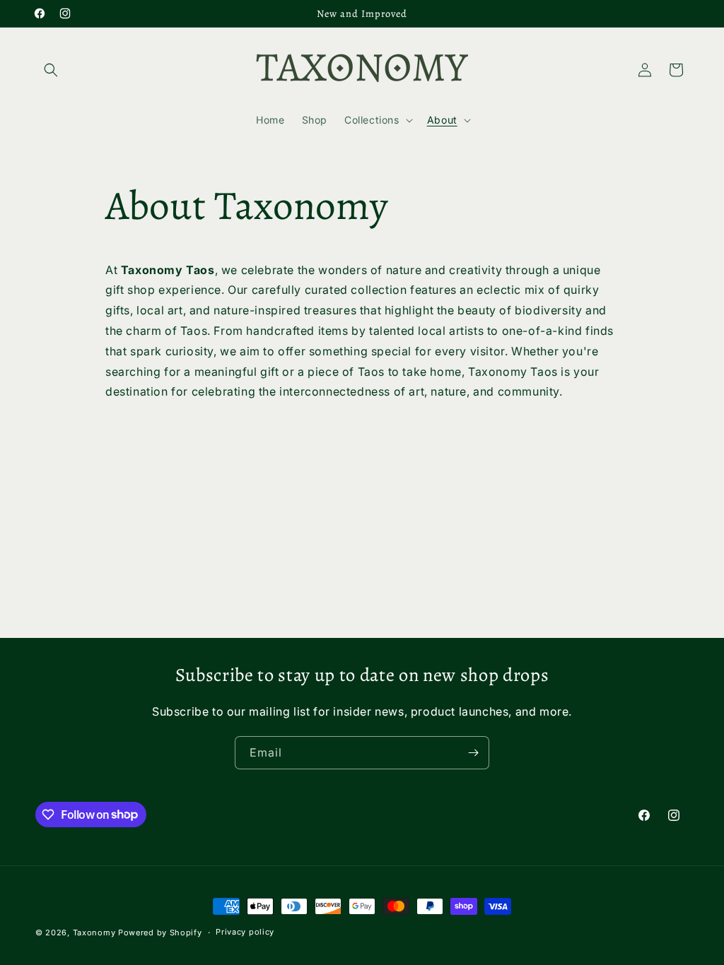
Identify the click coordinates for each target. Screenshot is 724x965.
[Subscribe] (473, 752)
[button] (50, 69)
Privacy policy (245, 932)
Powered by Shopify (160, 932)
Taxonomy (94, 932)
